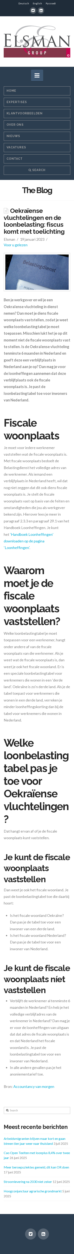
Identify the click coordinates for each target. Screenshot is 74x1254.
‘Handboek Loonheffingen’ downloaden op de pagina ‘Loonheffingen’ (28, 541)
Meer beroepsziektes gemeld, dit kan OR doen (36, 1167)
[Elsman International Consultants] (37, 41)
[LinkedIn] (41, 10)
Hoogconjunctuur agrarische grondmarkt (33, 1191)
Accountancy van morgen (33, 1086)
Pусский (51, 3)
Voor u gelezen (16, 245)
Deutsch (23, 3)
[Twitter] (33, 10)
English (37, 3)
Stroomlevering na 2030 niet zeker (28, 1182)
